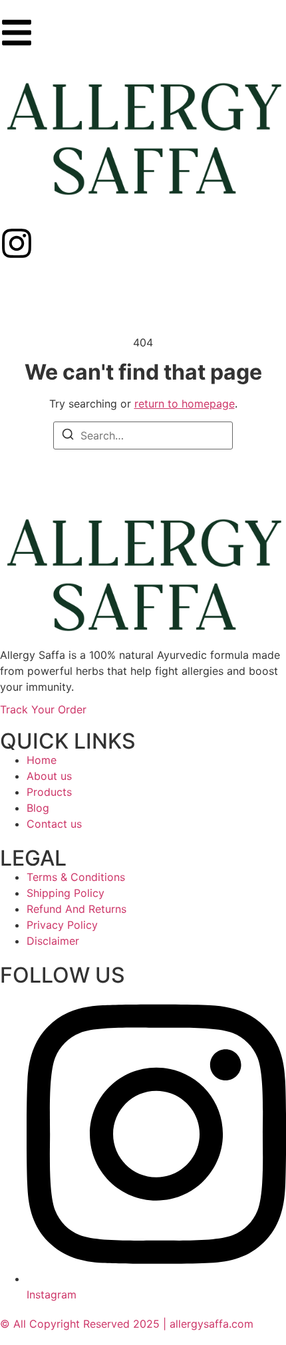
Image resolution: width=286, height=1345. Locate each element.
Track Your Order (43, 709)
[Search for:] (143, 435)
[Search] (68, 436)
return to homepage (184, 403)
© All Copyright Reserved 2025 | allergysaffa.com (126, 1323)
